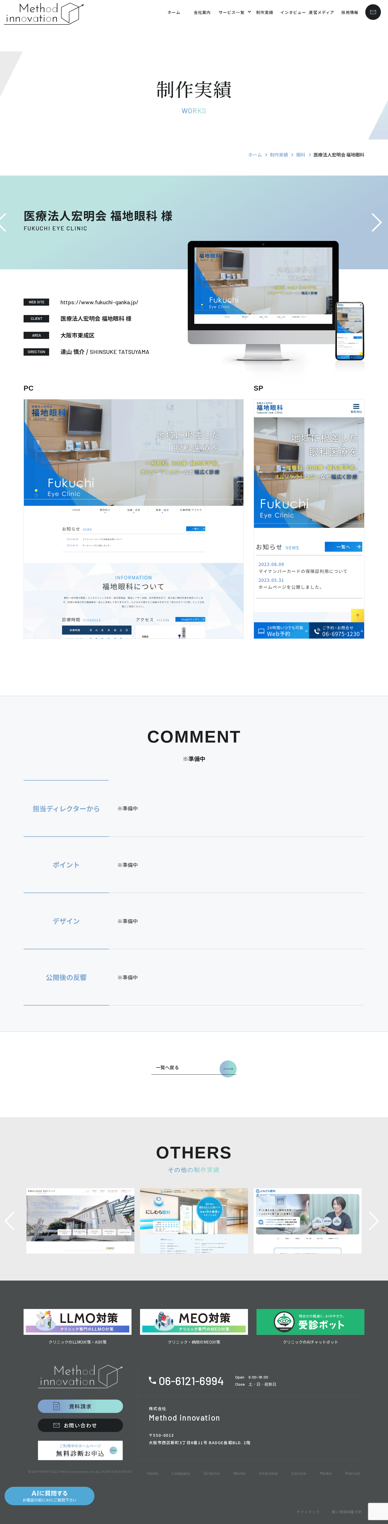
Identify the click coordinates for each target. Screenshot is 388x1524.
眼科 (300, 154)
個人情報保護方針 (347, 1512)
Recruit (352, 1473)
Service (298, 1473)
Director (211, 1473)
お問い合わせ (80, 1425)
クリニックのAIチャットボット (310, 1342)
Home (152, 1473)
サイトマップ (308, 1512)
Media (326, 1473)
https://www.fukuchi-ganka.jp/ (100, 302)
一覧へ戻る (167, 1067)
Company (181, 1473)
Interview (268, 1473)
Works (239, 1473)
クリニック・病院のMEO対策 (194, 1342)
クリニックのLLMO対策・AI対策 (78, 1342)
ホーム (255, 154)
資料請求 (80, 1406)
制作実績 (279, 154)
